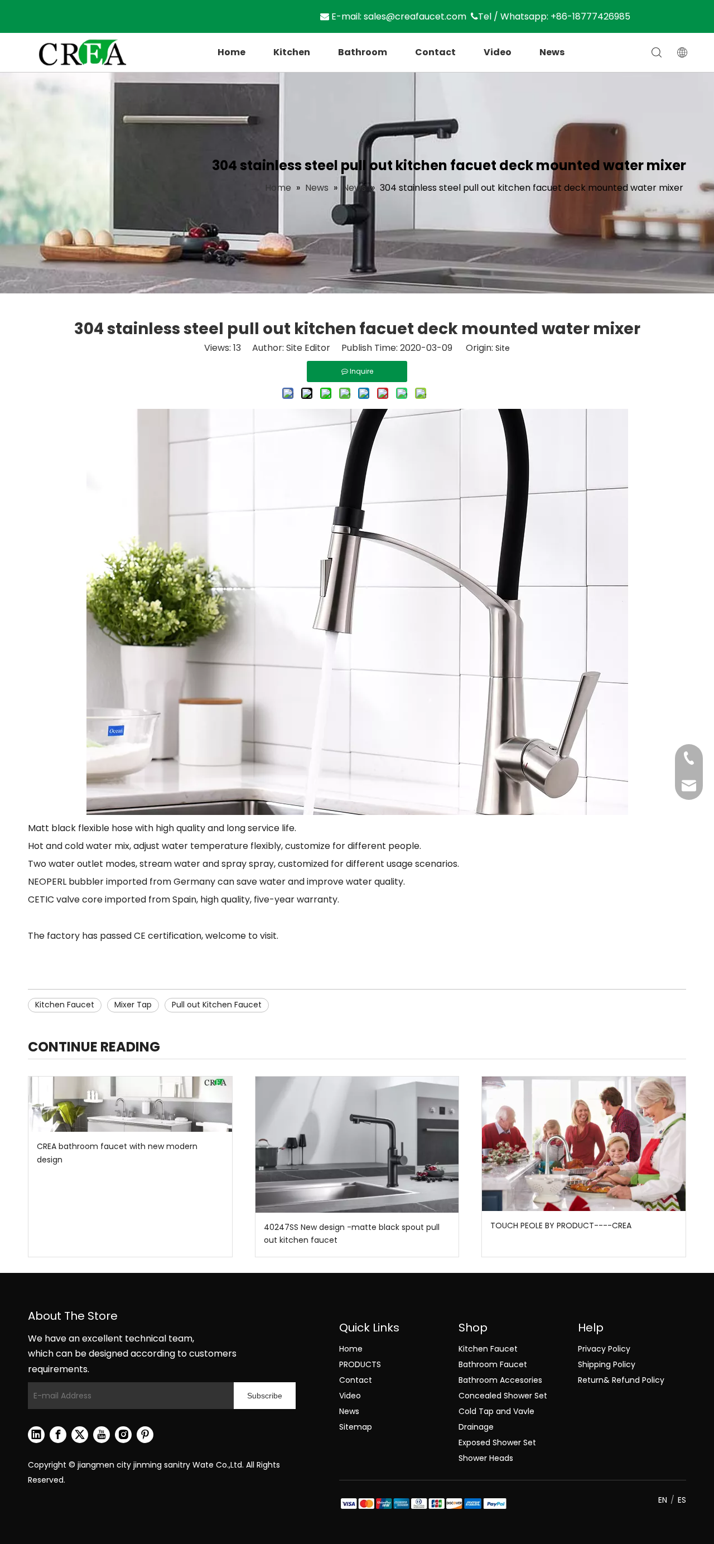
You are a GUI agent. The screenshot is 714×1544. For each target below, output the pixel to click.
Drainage (476, 1426)
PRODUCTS (360, 1364)
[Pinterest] (145, 1434)
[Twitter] (79, 1434)
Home (231, 52)
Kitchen (291, 52)
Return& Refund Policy (621, 1380)
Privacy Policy (604, 1348)
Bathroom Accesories (500, 1380)
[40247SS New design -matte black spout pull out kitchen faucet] (357, 1144)
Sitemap (355, 1426)
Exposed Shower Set (497, 1442)
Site (502, 348)
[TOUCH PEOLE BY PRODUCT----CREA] (584, 1144)
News (552, 52)
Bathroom (362, 52)
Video (498, 52)
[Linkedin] (36, 1434)
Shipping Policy (606, 1364)
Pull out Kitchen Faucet (217, 1004)
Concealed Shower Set (503, 1395)
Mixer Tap (133, 1004)
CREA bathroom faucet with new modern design (117, 1153)
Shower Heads (486, 1458)
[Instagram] (123, 1434)
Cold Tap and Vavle (496, 1411)
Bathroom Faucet (493, 1364)
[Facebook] (58, 1434)
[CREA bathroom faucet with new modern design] (130, 1104)
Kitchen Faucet (64, 1004)
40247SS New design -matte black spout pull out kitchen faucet (352, 1234)
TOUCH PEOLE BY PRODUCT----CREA (560, 1225)
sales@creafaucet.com (415, 16)
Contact (435, 52)
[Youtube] (101, 1434)
